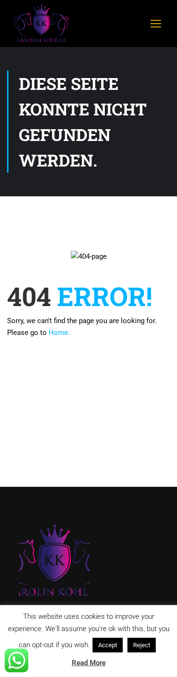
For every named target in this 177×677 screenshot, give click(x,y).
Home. (59, 332)
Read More (89, 663)
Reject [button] (141, 645)
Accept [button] (107, 645)
